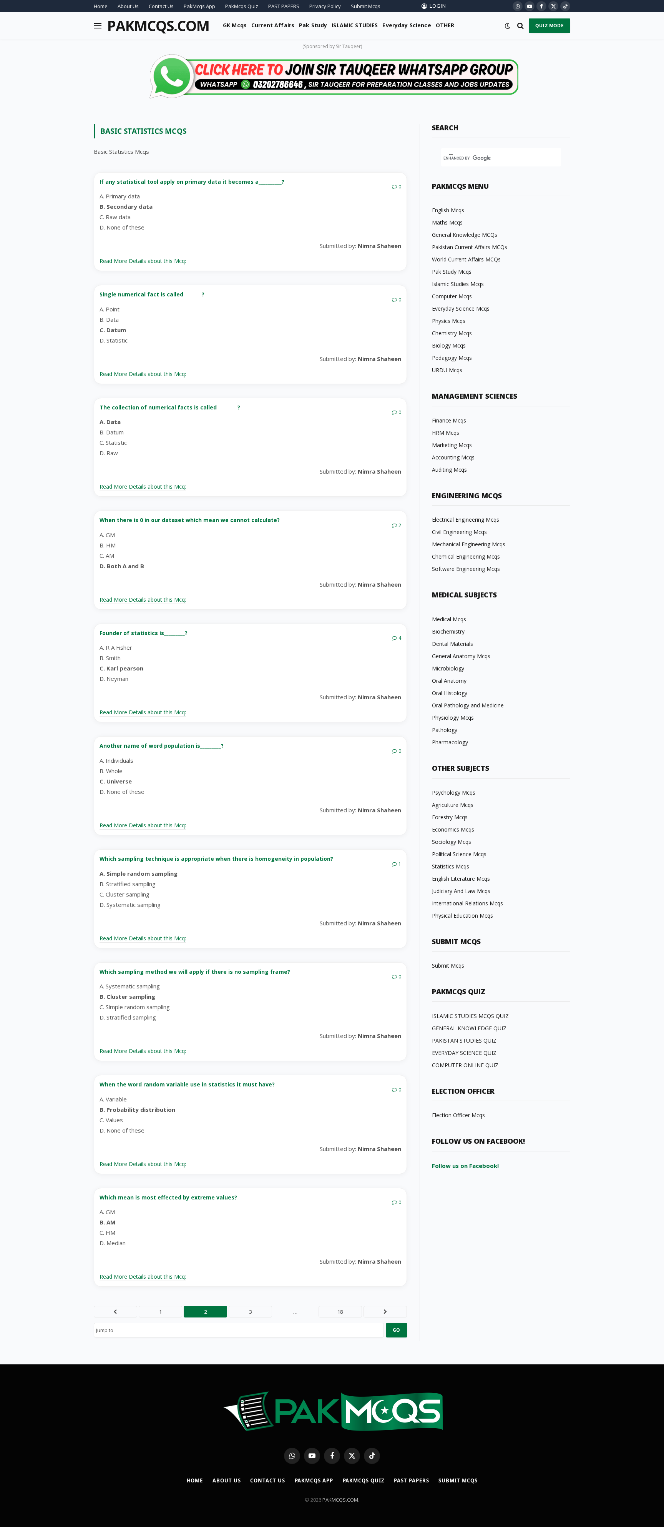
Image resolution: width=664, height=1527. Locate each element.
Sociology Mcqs (451, 841)
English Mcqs (448, 210)
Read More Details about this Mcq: (143, 260)
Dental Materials (452, 643)
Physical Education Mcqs (462, 915)
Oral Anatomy (449, 680)
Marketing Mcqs (452, 445)
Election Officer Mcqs (458, 1115)
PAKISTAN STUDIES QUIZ (464, 1040)
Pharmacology (450, 742)
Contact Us (161, 6)
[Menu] (97, 25)
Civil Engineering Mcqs (459, 532)
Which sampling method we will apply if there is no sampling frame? (195, 971)
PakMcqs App (199, 6)
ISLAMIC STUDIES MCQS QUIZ (470, 1016)
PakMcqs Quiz (241, 6)
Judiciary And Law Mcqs (461, 891)
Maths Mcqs (447, 222)
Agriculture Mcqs (452, 804)
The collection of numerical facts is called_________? (170, 407)
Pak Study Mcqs (451, 271)
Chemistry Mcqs (452, 333)
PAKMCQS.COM (340, 1499)
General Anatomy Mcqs (461, 656)
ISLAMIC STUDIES (355, 25)
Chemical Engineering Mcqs (466, 556)
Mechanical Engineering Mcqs (468, 544)
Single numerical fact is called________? (152, 294)
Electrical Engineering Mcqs (465, 519)
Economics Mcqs (453, 829)
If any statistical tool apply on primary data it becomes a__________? (192, 181)
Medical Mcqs (449, 619)
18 (340, 1311)
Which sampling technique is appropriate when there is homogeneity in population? (216, 858)
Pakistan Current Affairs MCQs (469, 247)
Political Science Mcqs (459, 854)
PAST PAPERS (283, 6)
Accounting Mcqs (453, 457)
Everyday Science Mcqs (461, 308)
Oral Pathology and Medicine (468, 705)
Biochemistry (448, 631)
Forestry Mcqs (450, 817)
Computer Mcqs (452, 296)
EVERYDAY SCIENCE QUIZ (464, 1052)
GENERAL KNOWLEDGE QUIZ (469, 1028)
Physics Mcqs (448, 320)
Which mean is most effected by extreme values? (168, 1197)
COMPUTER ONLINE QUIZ (465, 1065)
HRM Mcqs (445, 432)
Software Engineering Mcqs (466, 568)
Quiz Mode (549, 25)
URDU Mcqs (447, 370)
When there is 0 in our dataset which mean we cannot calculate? (190, 520)
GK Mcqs (235, 25)
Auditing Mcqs (449, 469)
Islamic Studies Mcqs (458, 284)
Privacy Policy (325, 6)
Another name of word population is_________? (162, 745)
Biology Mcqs (449, 345)
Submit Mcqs (365, 6)
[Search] (520, 25)
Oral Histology (449, 693)
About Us (128, 6)
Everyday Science (406, 25)
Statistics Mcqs (450, 866)
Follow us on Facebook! (465, 1165)
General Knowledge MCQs (464, 234)
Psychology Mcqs (453, 792)
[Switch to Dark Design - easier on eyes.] (507, 26)
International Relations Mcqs (467, 903)
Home (101, 6)
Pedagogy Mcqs (452, 357)
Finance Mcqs (449, 420)
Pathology (444, 730)
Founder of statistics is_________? (144, 633)
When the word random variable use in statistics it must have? (187, 1084)
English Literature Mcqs (461, 878)
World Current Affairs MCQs (466, 259)
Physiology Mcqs (453, 717)
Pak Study (313, 25)
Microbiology (448, 668)
